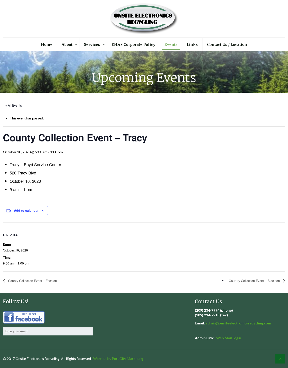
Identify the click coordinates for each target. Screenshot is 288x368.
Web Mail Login (228, 338)
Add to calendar (26, 210)
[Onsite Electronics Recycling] (144, 18)
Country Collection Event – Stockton (255, 280)
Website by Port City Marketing (118, 358)
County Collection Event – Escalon (32, 280)
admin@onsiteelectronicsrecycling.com (238, 323)
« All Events (13, 105)
